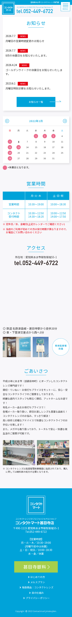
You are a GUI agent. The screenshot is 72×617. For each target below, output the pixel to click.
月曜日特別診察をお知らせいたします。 (29, 85)
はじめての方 (37, 577)
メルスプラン (37, 582)
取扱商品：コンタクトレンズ (37, 587)
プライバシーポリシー (38, 598)
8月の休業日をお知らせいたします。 (27, 53)
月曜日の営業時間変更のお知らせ (25, 38)
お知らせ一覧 (36, 102)
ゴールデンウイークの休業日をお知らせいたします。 (34, 69)
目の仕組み (38, 592)
